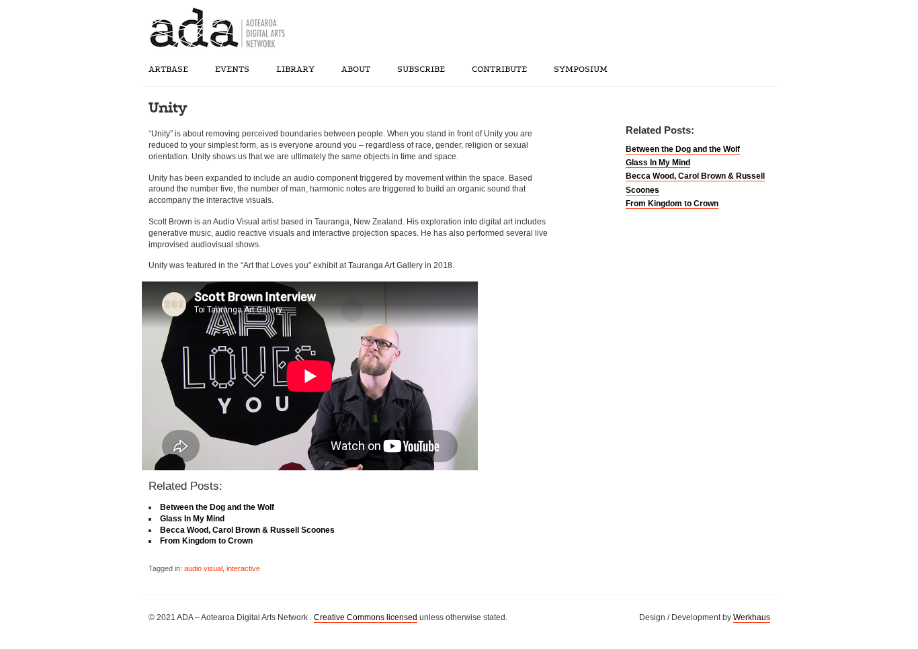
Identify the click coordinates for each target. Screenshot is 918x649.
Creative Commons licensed (365, 617)
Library (295, 69)
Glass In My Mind (658, 162)
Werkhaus (751, 617)
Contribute (499, 69)
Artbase (168, 69)
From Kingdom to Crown (672, 203)
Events (232, 69)
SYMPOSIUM (581, 69)
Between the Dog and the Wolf (683, 149)
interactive (243, 568)
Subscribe (421, 69)
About (355, 69)
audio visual (203, 568)
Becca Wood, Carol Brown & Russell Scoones (247, 530)
